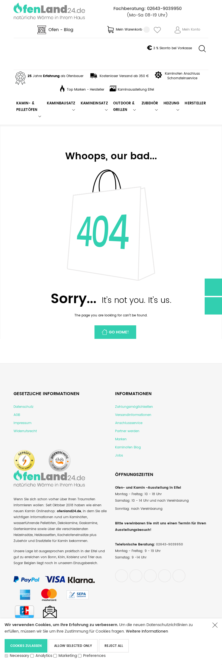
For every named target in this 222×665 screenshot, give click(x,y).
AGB (17, 415)
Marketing (67, 656)
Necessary (19, 656)
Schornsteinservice (182, 78)
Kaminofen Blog (128, 447)
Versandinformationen (133, 415)
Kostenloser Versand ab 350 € (124, 76)
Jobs (119, 455)
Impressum (22, 423)
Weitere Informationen (147, 631)
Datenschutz (23, 406)
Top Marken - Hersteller (85, 89)
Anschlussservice (128, 423)
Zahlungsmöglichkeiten (134, 406)
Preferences (94, 656)
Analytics (43, 656)
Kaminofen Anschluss (182, 73)
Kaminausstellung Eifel (136, 89)
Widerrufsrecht (25, 431)
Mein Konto (191, 29)
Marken (121, 439)
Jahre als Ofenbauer (55, 76)
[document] (106, 641)
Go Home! (119, 332)
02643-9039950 (164, 8)
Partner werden (127, 431)
